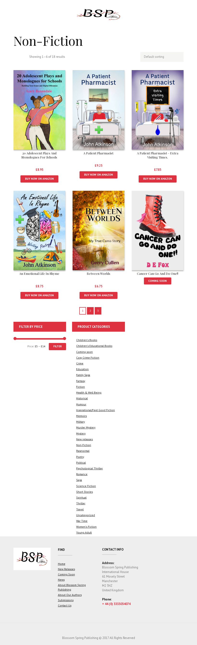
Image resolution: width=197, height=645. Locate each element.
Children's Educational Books (94, 346)
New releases (84, 439)
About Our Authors (70, 595)
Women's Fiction (86, 526)
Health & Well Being (88, 392)
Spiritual (81, 497)
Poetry (80, 457)
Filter (57, 346)
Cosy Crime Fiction (87, 357)
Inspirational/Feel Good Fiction (95, 410)
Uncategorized (85, 515)
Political (81, 462)
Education (82, 369)
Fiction (80, 386)
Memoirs (81, 416)
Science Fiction (86, 486)
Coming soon (84, 352)
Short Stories (84, 492)
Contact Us (64, 605)
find (61, 550)
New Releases (66, 569)
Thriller (80, 503)
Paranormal (82, 451)
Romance (81, 474)
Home (61, 564)
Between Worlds (98, 273)
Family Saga (83, 375)
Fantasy (80, 381)
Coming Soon (66, 574)
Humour (81, 404)
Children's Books (86, 340)
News (61, 579)
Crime (79, 363)
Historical (82, 398)
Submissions (66, 600)
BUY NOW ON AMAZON (39, 178)
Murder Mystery (85, 427)
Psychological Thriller (89, 468)
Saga (79, 480)
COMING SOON (157, 281)
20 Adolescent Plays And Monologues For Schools (39, 155)
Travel (80, 509)
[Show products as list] (23, 57)
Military (80, 421)
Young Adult (84, 532)
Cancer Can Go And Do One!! (157, 273)
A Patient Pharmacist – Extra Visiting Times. (157, 155)
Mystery (81, 433)
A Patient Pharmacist (98, 153)
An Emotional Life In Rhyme (39, 273)
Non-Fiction (83, 445)
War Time (81, 521)
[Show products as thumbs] (15, 57)
